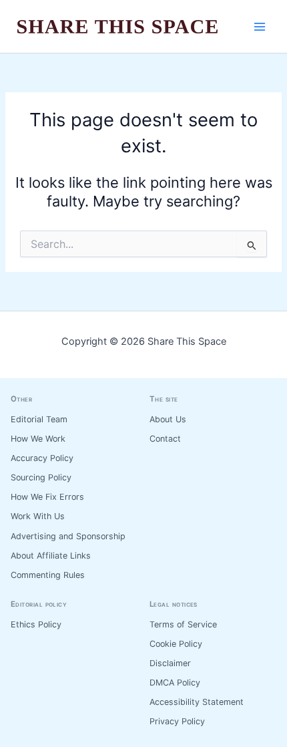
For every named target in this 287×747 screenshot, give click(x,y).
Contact (165, 439)
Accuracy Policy (42, 458)
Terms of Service (183, 624)
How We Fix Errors (47, 497)
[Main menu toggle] (260, 27)
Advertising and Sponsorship (68, 536)
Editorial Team (39, 419)
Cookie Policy (176, 644)
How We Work (38, 439)
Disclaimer (170, 663)
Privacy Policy (177, 721)
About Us (168, 419)
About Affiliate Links (51, 556)
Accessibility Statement (197, 702)
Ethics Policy (36, 624)
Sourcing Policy (41, 477)
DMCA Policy (175, 683)
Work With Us (38, 516)
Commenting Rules (48, 575)
